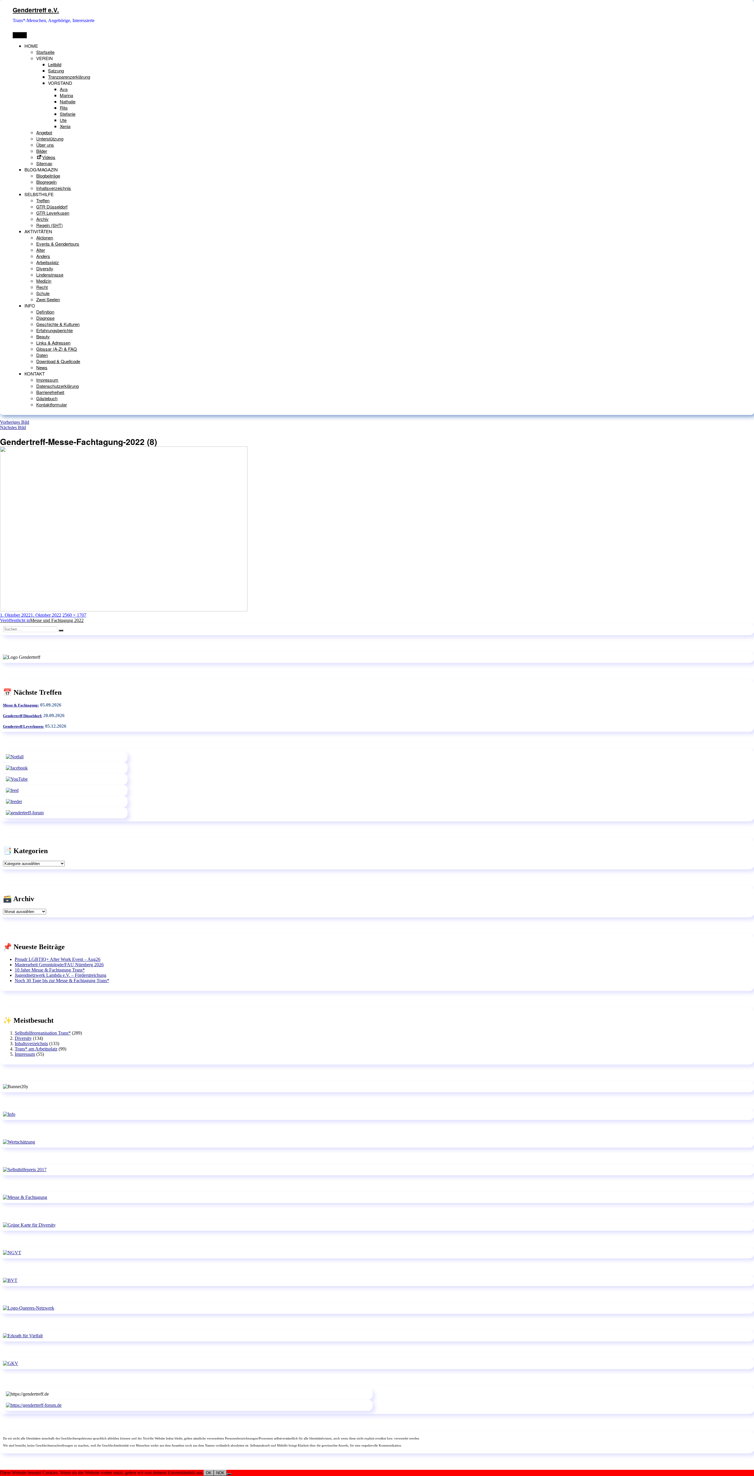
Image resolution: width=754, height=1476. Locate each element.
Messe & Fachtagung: (21, 705)
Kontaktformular (51, 404)
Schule (42, 293)
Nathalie (67, 101)
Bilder (41, 151)
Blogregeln (46, 182)
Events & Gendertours (57, 244)
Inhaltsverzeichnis (53, 188)
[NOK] (229, 1474)
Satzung (56, 70)
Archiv (42, 219)
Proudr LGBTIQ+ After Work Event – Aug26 (57, 959)
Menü (19, 35)
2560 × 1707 (74, 615)
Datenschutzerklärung (57, 386)
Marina (66, 95)
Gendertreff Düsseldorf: (22, 716)
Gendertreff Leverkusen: (23, 726)
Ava (63, 89)
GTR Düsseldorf (51, 206)
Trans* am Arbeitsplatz (36, 1048)
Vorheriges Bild (14, 422)
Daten (42, 355)
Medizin (43, 281)
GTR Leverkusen (52, 213)
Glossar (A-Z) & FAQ (56, 349)
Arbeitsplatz (47, 262)
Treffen (42, 200)
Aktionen (44, 237)
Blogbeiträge (48, 176)
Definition (45, 312)
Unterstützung (49, 138)
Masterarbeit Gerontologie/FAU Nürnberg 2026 (59, 964)
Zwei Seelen (48, 299)
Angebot (44, 132)
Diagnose (45, 318)
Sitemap (44, 163)
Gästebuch (46, 398)
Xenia (65, 126)
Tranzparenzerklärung (69, 77)
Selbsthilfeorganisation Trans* (43, 1032)
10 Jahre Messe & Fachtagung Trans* (50, 969)
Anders (43, 256)
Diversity (44, 268)
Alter (40, 250)
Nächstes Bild (13, 427)
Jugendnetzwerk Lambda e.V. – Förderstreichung (60, 975)
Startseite (45, 52)
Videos (48, 157)
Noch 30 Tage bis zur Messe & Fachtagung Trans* (62, 980)
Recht (42, 287)
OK (208, 1473)
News (41, 367)
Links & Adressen (53, 343)
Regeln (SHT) (49, 225)
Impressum (47, 380)
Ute (63, 120)
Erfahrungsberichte (54, 330)
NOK (220, 1473)
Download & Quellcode (58, 361)
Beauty (43, 336)
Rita (63, 108)
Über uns (45, 145)
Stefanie (67, 114)
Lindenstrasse (49, 275)
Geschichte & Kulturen (58, 324)
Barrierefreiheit (50, 392)
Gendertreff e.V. (36, 10)
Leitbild (54, 64)
